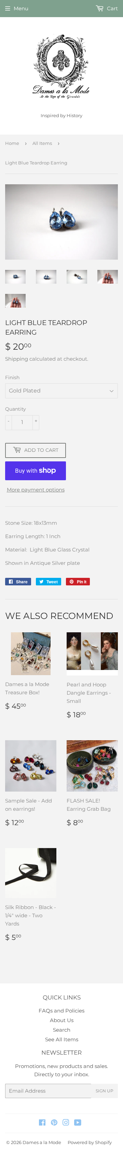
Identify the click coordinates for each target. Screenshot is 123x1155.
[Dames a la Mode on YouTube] (77, 1123)
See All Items (61, 1039)
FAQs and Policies (61, 1010)
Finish (12, 377)
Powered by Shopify (90, 1142)
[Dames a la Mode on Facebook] (42, 1123)
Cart (112, 8)
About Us (61, 1020)
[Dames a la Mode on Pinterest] (54, 1123)
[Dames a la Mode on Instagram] (66, 1123)
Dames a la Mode (42, 1142)
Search (61, 1030)
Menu (21, 8)
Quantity (15, 409)
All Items (42, 143)
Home (12, 143)
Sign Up (104, 1090)
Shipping (16, 359)
